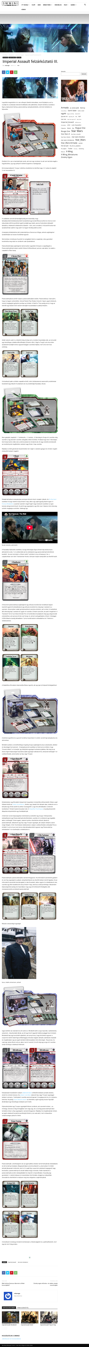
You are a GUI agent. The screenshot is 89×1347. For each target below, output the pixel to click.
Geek (39, 5)
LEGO (68, 125)
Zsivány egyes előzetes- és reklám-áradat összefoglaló (45, 1284)
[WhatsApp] (15, 72)
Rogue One (80, 128)
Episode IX (77, 113)
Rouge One (65, 131)
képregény (63, 125)
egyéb (63, 113)
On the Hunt (52, 499)
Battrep (82, 108)
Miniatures (47, 5)
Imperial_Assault (12, 1262)
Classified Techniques (36, 809)
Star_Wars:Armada (69, 143)
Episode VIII (64, 116)
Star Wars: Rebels (65, 137)
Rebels (69, 128)
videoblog (81, 148)
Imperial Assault (20, 55)
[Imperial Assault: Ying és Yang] (49, 1317)
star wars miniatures (23, 1262)
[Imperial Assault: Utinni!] (29, 1317)
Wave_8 (63, 152)
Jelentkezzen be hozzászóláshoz (11, 1338)
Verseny (75, 148)
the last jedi (64, 146)
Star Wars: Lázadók (75, 134)
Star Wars (19, 57)
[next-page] (6, 1328)
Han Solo (63, 119)
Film (65, 5)
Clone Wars (64, 110)
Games (73, 5)
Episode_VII (71, 116)
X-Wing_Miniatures (69, 154)
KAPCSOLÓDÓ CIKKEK (9, 1307)
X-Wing (69, 151)
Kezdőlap (5, 55)
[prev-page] (3, 1328)
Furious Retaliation (7, 504)
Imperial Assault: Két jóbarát (9, 1325)
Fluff (33, 5)
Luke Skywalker (76, 125)
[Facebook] (3, 72)
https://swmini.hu (18, 1296)
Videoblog (58, 5)
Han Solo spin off (71, 119)
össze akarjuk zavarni (20, 1099)
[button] (85, 5)
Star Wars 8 (65, 134)
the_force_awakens (75, 146)
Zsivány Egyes (66, 157)
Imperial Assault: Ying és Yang (48, 1325)
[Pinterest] (11, 72)
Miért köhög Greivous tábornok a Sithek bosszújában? (13, 1284)
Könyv (24, 9)
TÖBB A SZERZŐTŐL (23, 1307)
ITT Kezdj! (25, 5)
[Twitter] (7, 72)
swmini (80, 143)
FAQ (76, 116)
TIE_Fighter (64, 148)
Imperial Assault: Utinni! (27, 1325)
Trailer (70, 148)
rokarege (7, 65)
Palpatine (63, 128)
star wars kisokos (78, 137)
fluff (79, 116)
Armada (65, 108)
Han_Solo (79, 119)
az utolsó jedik (74, 108)
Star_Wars (80, 140)
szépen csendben (25, 1095)
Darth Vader (72, 111)
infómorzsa (78, 122)
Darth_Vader (81, 111)
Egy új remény (70, 113)
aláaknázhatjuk (27, 1093)
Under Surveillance (18, 804)
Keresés (63, 71)
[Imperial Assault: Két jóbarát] (10, 1317)
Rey (73, 128)
